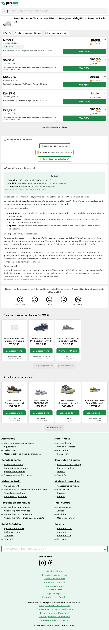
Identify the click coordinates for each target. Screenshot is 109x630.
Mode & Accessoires (67, 481)
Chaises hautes (64, 507)
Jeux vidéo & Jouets (67, 460)
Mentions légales (54, 571)
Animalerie (8, 438)
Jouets (60, 510)
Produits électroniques (15, 502)
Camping (8, 535)
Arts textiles (63, 489)
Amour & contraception (16, 468)
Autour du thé (64, 532)
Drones (61, 471)
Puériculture (62, 502)
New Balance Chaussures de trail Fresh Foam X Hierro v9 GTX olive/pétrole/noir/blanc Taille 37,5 (67, 402)
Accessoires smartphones (17, 507)
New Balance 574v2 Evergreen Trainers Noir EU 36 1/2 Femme (14, 339)
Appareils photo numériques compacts (24, 518)
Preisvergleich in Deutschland (54, 616)
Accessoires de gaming (69, 464)
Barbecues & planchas (15, 496)
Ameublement (11, 486)
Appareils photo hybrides (17, 510)
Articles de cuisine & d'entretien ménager (25, 489)
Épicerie (59, 524)
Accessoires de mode (68, 486)
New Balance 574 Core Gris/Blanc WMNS (67, 339)
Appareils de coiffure (14, 471)
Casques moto (64, 454)
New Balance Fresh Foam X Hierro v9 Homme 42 (95, 402)
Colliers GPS (10, 450)
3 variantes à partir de (28, 33)
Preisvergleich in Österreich (54, 613)
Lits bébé (62, 514)
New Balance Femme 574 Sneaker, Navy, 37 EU (41, 339)
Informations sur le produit (56, 33)
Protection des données (54, 575)
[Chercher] (3, 11)
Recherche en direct (54, 578)
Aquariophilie (11, 446)
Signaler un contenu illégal (54, 127)
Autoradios (62, 450)
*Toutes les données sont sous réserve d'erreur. (54, 625)
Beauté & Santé (11, 460)
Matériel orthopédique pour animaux (23, 454)
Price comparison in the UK (54, 620)
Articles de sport (12, 532)
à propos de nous (54, 586)
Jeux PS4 (61, 475)
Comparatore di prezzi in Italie (54, 605)
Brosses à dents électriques (18, 475)
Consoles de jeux (65, 468)
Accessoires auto (65, 443)
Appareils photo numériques (18, 514)
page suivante (64, 366)
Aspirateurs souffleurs (15, 493)
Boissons (61, 539)
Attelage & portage (67, 446)
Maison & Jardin (11, 481)
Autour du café (64, 528)
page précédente (46, 366)
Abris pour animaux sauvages (19, 443)
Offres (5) (7, 33)
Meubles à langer (66, 518)
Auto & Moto (62, 438)
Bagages (61, 493)
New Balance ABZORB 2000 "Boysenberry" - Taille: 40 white (41, 402)
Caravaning (9, 539)
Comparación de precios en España (54, 609)
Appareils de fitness (14, 528)
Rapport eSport (55, 593)
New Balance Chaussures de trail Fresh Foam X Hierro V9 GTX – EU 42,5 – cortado (14, 402)
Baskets (61, 496)
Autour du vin (64, 535)
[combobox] (57, 11)
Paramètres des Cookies (54, 597)
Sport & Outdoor (11, 524)
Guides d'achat (54, 589)
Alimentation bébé (13, 464)
